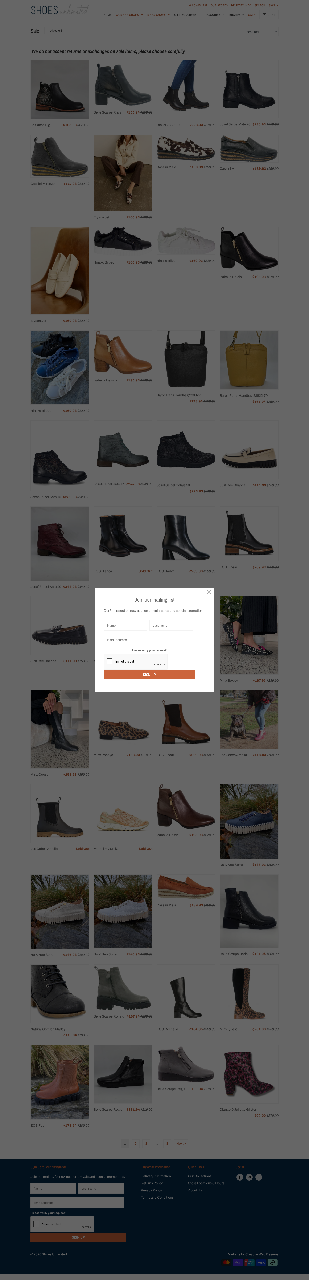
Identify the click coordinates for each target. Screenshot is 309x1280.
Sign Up (149, 674)
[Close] (209, 592)
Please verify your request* (149, 650)
